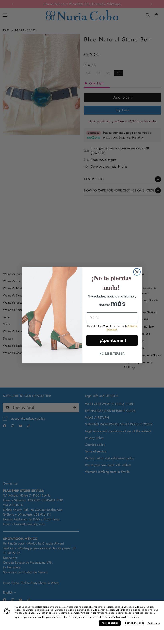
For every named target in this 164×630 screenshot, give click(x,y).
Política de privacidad (127, 617)
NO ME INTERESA (112, 353)
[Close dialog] (136, 271)
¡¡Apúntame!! (112, 340)
